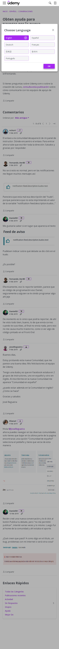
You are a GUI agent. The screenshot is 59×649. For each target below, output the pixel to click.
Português (10, 58)
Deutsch (9, 44)
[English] (14, 3)
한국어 (34, 51)
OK (49, 66)
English (9, 37)
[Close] (53, 30)
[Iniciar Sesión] (55, 3)
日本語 (9, 51)
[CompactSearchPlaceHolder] (50, 3)
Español (35, 37)
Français (35, 44)
